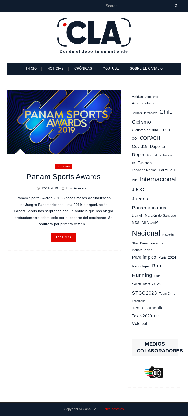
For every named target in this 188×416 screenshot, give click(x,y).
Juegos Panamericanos (149, 203)
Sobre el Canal (144, 68)
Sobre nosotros (113, 409)
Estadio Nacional (163, 155)
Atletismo (151, 97)
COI (134, 138)
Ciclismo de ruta (145, 130)
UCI (157, 316)
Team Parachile (148, 308)
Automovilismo (144, 103)
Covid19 (139, 146)
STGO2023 (144, 293)
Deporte (157, 146)
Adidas (137, 97)
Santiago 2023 (147, 284)
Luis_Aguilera (76, 188)
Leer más (63, 237)
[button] (155, 372)
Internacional (158, 179)
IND (134, 180)
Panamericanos (151, 243)
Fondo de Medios (144, 170)
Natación (168, 234)
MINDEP (150, 222)
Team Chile (167, 293)
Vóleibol (139, 323)
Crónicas (83, 68)
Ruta (157, 275)
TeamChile (138, 300)
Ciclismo (141, 122)
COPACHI (151, 138)
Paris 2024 (167, 257)
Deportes (141, 154)
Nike (135, 243)
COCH (165, 130)
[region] (155, 372)
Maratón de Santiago (160, 215)
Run (156, 265)
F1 (133, 163)
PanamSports (142, 250)
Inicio (31, 68)
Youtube (111, 68)
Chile (166, 112)
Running (142, 275)
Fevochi (145, 163)
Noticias (55, 68)
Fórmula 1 (167, 170)
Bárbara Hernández (144, 112)
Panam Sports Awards (63, 177)
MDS (135, 223)
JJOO (138, 189)
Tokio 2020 (142, 316)
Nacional (146, 233)
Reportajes (141, 266)
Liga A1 (137, 215)
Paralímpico (144, 257)
